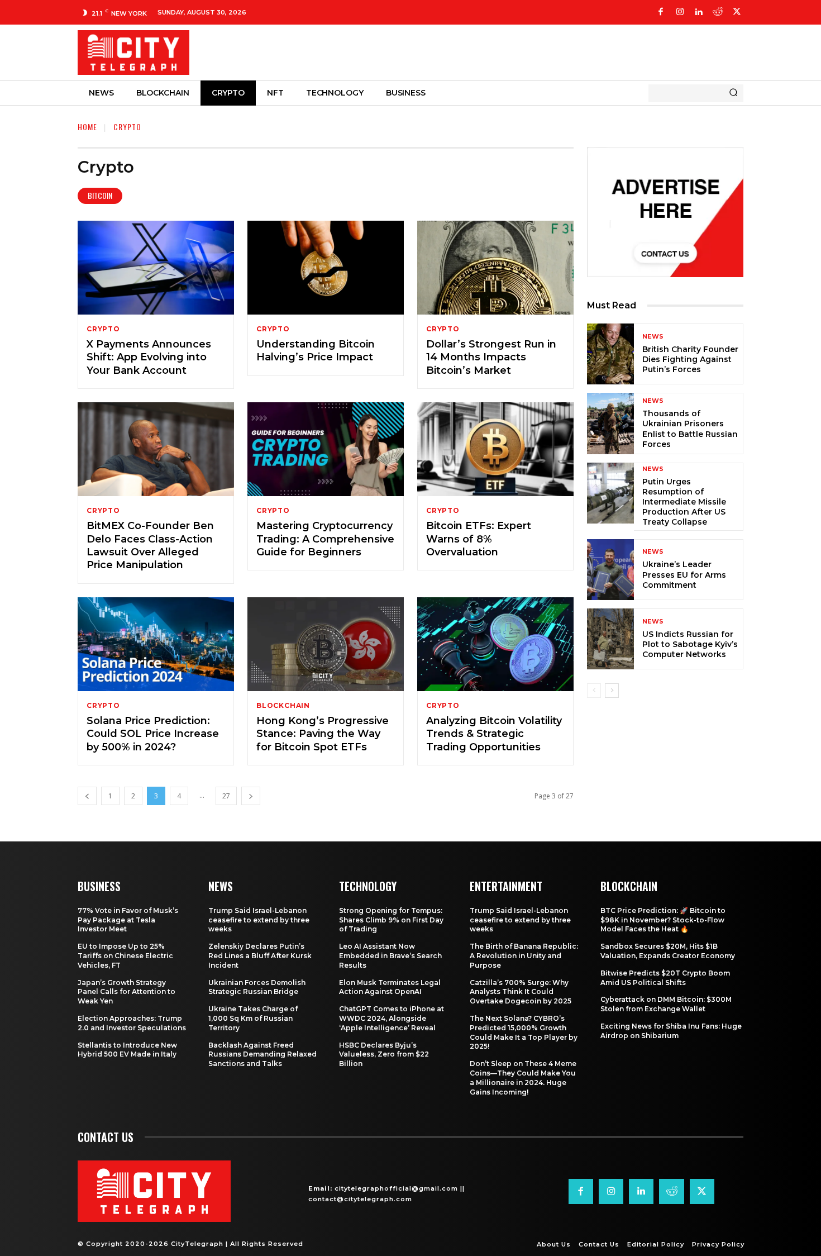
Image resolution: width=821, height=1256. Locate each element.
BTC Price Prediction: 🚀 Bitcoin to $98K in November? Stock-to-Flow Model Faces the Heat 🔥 (662, 920)
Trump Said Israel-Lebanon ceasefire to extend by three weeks (258, 920)
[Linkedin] (698, 12)
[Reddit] (717, 12)
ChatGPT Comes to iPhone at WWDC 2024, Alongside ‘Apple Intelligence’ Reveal (391, 1018)
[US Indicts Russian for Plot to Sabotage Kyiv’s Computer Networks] (610, 638)
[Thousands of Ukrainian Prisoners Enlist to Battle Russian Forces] (610, 423)
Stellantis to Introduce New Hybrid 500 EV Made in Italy (127, 1050)
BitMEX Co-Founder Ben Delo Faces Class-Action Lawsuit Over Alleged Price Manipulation (150, 545)
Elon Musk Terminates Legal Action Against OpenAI (390, 987)
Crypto (103, 329)
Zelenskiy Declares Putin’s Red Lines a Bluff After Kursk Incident (260, 955)
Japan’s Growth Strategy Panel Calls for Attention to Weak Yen (126, 992)
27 (226, 796)
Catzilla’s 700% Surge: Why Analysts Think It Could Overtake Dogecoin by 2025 (520, 992)
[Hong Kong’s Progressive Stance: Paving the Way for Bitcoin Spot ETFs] (325, 644)
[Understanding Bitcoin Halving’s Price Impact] (325, 268)
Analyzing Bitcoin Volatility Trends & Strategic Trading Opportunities (494, 734)
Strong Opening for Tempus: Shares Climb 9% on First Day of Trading (391, 920)
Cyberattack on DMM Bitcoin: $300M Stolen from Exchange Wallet (666, 1004)
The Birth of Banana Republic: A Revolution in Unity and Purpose (524, 955)
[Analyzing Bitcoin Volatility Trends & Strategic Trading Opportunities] (495, 644)
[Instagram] (679, 12)
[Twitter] (736, 12)
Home (87, 126)
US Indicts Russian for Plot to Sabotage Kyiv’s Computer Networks (690, 644)
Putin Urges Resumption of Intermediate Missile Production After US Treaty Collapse (684, 502)
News (653, 337)
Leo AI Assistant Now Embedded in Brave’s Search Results (390, 955)
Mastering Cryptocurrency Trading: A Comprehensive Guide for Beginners (325, 539)
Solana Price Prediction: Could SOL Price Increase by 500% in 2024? (153, 734)
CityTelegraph (197, 1244)
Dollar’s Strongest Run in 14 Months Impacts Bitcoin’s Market (491, 357)
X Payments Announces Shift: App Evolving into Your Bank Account (149, 357)
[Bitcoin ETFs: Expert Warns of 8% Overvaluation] (495, 449)
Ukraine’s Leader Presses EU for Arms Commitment (684, 574)
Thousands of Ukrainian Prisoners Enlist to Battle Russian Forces (690, 428)
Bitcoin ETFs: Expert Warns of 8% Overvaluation (478, 539)
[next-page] (250, 796)
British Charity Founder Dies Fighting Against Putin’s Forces (690, 359)
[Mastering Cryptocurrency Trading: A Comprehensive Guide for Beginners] (325, 449)
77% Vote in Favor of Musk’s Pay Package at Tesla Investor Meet (128, 920)
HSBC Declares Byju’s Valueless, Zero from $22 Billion (384, 1054)
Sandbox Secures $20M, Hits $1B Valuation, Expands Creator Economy (667, 951)
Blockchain (283, 705)
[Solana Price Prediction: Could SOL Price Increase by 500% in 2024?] (156, 644)
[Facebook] (660, 12)
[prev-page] (87, 796)
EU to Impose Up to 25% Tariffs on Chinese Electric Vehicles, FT (125, 955)
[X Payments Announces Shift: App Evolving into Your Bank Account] (156, 268)
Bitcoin (100, 195)
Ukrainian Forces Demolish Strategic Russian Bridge (257, 987)
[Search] (733, 93)
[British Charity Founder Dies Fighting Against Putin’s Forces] (610, 353)
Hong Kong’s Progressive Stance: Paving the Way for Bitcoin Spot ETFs (322, 734)
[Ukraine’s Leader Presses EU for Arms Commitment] (610, 569)
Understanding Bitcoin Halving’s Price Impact (315, 350)
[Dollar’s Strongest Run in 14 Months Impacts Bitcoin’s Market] (495, 268)
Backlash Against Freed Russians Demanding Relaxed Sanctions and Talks (262, 1054)
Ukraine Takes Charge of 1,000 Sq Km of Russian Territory (253, 1018)
